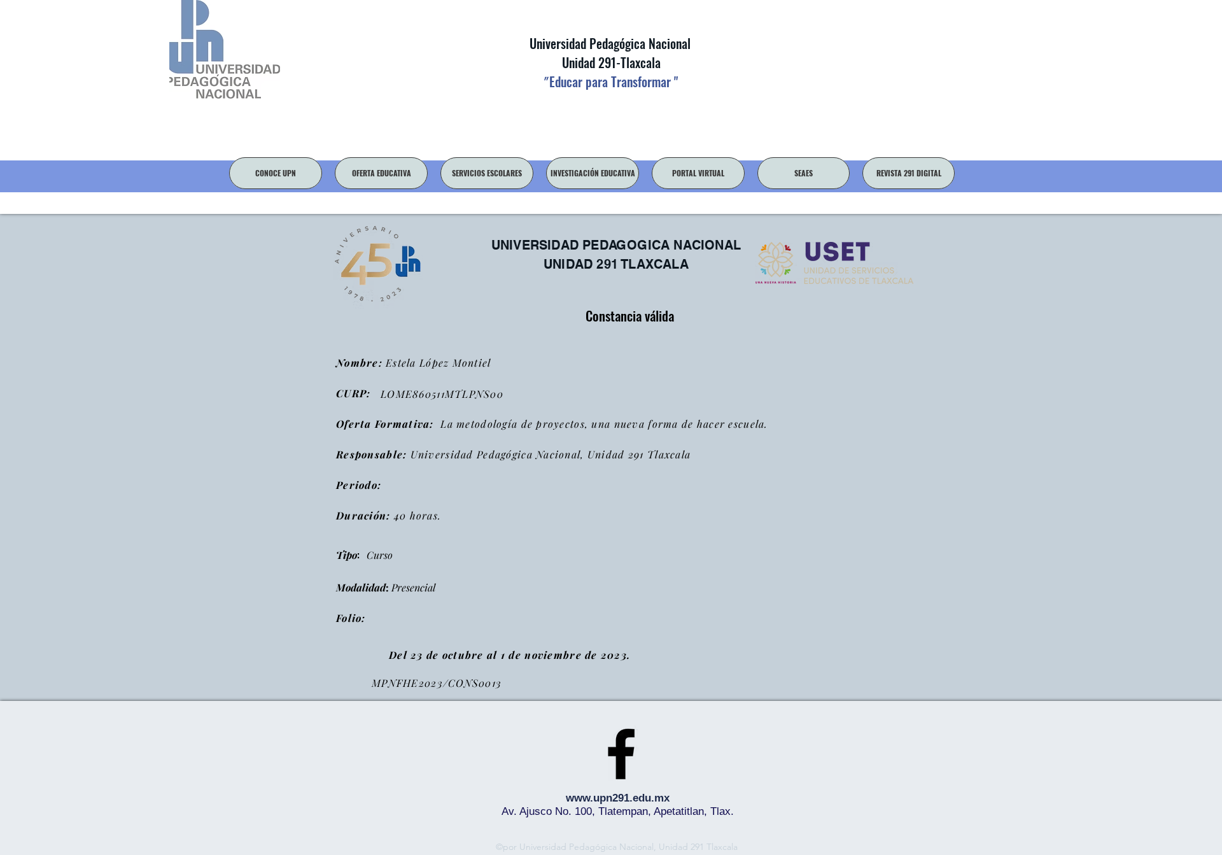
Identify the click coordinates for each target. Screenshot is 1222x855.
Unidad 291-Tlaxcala (610, 62)
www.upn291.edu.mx (618, 798)
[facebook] (621, 754)
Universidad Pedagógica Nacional (610, 43)
